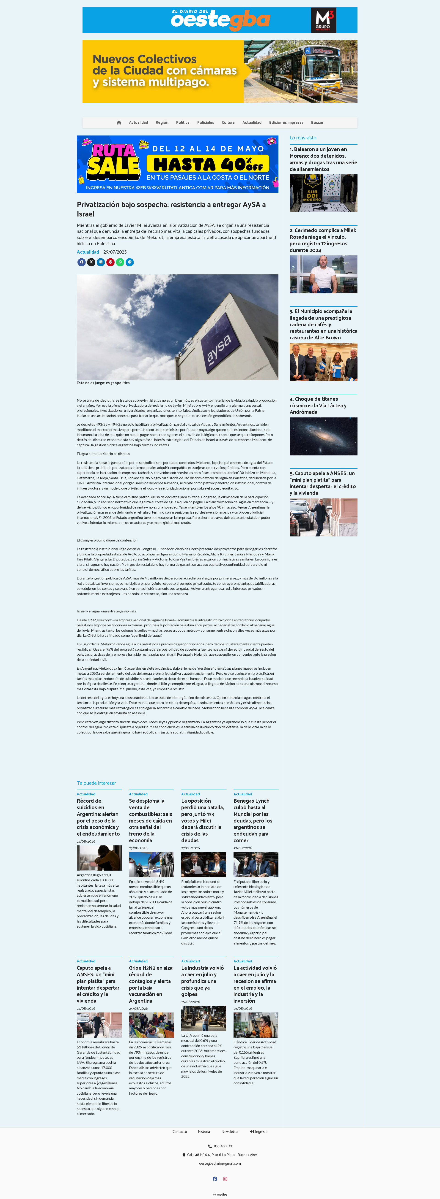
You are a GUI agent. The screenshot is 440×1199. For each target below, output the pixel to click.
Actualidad (138, 122)
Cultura (228, 122)
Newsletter (230, 1132)
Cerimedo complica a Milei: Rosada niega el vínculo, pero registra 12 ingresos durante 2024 (323, 240)
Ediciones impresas (286, 122)
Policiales (205, 122)
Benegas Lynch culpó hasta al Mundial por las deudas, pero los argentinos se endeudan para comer (253, 821)
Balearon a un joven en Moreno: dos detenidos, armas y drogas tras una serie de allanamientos (323, 159)
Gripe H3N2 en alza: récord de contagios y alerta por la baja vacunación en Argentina (151, 984)
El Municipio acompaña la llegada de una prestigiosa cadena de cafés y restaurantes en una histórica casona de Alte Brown (323, 324)
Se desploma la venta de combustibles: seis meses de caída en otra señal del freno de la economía (150, 821)
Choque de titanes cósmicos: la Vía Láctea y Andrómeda (318, 406)
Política (183, 122)
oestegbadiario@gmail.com (220, 1164)
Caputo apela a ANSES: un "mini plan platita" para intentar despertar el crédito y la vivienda (98, 984)
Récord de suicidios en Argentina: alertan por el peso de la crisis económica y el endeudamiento (98, 817)
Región (162, 122)
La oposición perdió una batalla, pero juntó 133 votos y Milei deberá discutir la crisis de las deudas (202, 821)
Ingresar (261, 1132)
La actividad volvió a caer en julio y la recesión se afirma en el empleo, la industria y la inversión (255, 984)
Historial (204, 1132)
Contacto (180, 1132)
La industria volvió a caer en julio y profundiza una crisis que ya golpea (202, 981)
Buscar (317, 122)
